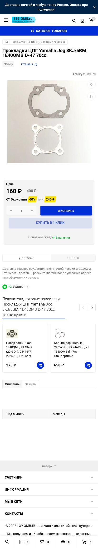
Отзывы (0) (29, 64)
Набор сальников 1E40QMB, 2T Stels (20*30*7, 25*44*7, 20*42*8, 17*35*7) (19, 349)
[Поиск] (74, 20)
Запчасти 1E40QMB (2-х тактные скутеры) (39, 42)
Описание (12, 384)
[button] (92, 307)
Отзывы (30, 384)
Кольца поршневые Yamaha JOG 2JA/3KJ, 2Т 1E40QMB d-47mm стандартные (71, 349)
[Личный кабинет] (82, 20)
